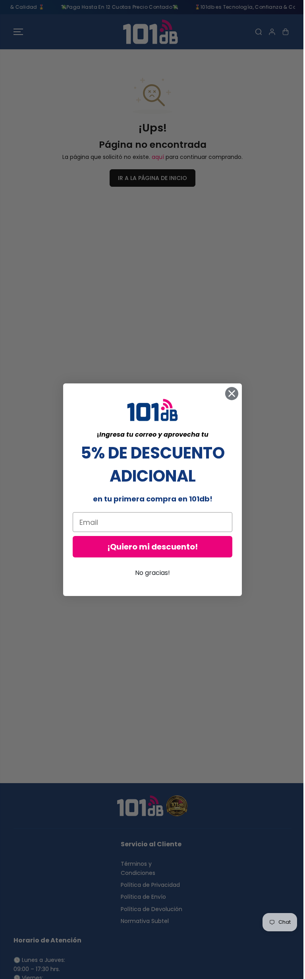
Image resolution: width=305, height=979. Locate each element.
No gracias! (150, 572)
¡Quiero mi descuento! (150, 546)
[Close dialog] (230, 393)
